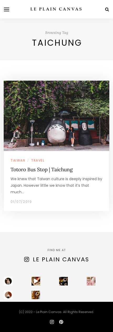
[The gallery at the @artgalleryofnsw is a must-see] (63, 281)
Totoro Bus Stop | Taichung (42, 169)
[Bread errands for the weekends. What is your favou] (8, 281)
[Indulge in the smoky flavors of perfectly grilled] (36, 295)
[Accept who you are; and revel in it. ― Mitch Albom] (8, 295)
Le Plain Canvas (61, 259)
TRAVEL (37, 160)
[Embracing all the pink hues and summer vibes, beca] (91, 281)
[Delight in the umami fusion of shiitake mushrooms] (36, 281)
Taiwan (18, 160)
